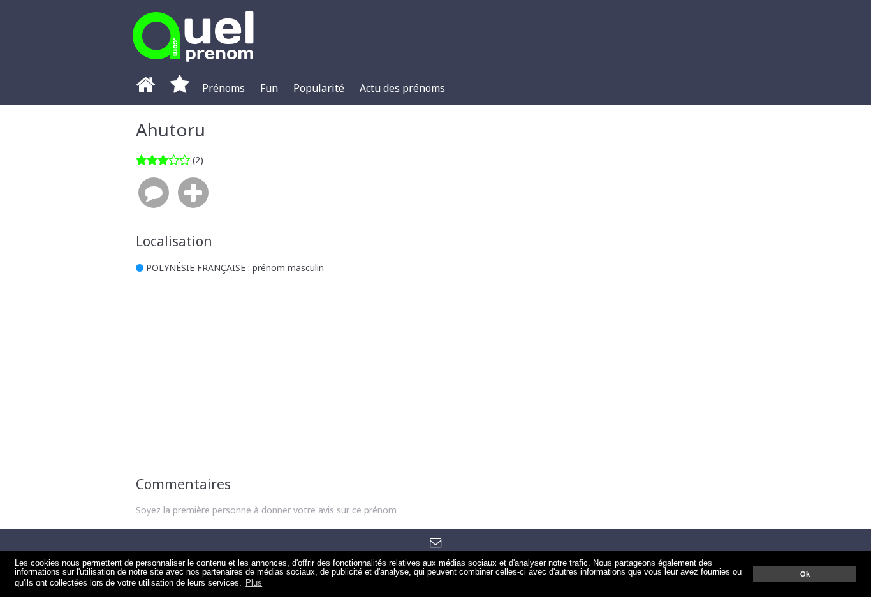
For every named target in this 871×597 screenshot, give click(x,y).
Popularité (318, 88)
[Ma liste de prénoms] (179, 88)
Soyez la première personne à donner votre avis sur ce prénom (266, 510)
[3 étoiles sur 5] (163, 160)
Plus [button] (253, 583)
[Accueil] (145, 88)
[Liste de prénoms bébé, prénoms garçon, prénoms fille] (193, 65)
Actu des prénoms (402, 88)
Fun (269, 88)
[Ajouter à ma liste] (193, 193)
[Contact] (436, 541)
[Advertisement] (333, 375)
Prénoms (223, 88)
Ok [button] (805, 574)
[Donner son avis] (154, 193)
